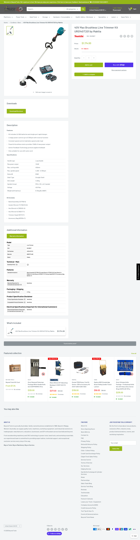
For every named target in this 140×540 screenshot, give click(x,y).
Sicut (29, 379)
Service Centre (86, 460)
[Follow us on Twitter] (51, 529)
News (83, 477)
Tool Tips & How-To (87, 511)
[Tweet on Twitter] (128, 36)
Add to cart (88, 65)
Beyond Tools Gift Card (13, 382)
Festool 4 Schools (87, 499)
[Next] (136, 379)
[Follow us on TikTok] (62, 529)
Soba (95, 379)
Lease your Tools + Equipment (91, 502)
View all (134, 353)
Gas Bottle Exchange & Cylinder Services (91, 473)
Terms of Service (86, 463)
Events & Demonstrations (89, 514)
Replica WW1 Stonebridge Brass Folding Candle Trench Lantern (103, 384)
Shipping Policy (86, 447)
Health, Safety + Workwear (84, 17)
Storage (45, 17)
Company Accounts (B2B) (89, 505)
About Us (84, 426)
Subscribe (115, 448)
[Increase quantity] (94, 58)
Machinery (7, 17)
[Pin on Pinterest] (124, 36)
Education (84, 495)
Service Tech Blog (87, 486)
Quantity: (77, 58)
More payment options (119, 70)
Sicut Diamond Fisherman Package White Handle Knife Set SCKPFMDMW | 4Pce (36, 384)
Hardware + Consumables (61, 17)
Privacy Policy (85, 441)
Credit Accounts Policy (88, 508)
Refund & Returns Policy (89, 444)
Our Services (85, 466)
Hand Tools (33, 17)
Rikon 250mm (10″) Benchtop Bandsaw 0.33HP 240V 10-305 (59, 385)
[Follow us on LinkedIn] (66, 529)
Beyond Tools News (87, 517)
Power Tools (20, 17)
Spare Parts (125, 17)
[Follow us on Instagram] (55, 529)
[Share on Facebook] (121, 36)
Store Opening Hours (88, 429)
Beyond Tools (10, 379)
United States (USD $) (11, 526)
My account (117, 10)
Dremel (74, 379)
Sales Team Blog (86, 483)
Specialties (102, 17)
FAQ (82, 438)
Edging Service (86, 469)
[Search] (83, 9)
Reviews (84, 489)
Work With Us (85, 432)
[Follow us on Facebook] (48, 529)
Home (6, 22)
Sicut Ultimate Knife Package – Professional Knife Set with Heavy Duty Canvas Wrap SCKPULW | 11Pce (125, 385)
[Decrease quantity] (84, 58)
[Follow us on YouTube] (59, 529)
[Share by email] (132, 36)
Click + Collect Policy (88, 450)
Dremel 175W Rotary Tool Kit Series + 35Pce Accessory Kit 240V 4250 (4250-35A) (81, 384)
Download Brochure (16, 111)
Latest (113, 17)
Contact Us (84, 435)
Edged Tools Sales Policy (89, 456)
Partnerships (85, 480)
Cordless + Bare (15, 22)
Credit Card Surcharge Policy (90, 453)
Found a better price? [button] (70, 343)
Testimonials (85, 492)
